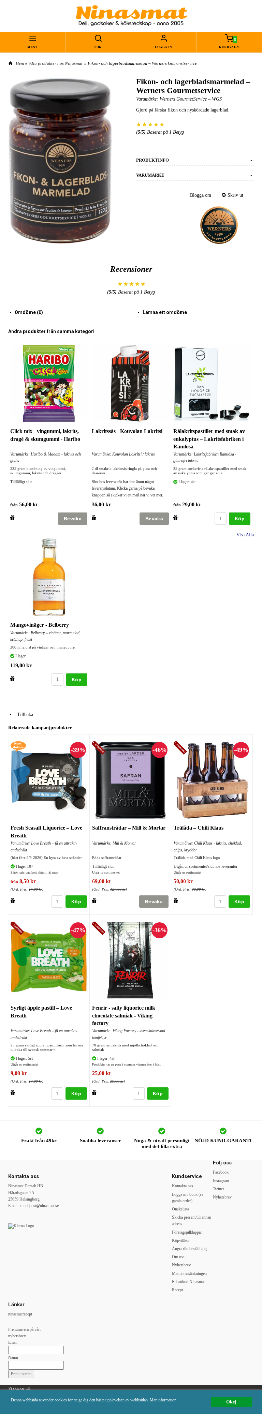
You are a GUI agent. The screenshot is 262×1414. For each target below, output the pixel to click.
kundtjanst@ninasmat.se (39, 1205)
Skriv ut (234, 195)
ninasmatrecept (20, 1314)
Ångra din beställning (189, 1248)
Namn (13, 1357)
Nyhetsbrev (181, 1265)
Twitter (218, 1189)
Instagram (221, 1180)
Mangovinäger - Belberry (39, 625)
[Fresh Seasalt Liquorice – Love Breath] (18, 746)
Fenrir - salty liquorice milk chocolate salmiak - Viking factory (123, 1015)
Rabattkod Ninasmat (188, 1281)
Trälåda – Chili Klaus (198, 828)
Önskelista (180, 1209)
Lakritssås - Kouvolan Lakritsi (127, 431)
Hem (20, 63)
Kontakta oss (182, 1186)
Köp (240, 518)
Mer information (163, 1400)
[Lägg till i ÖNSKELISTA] (12, 517)
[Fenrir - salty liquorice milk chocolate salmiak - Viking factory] (99, 929)
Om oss (178, 1256)
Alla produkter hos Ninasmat (56, 63)
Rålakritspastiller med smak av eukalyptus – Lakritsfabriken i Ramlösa (209, 438)
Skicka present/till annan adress (191, 1220)
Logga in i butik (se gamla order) (187, 1197)
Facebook (221, 1172)
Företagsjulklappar (187, 1232)
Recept (177, 1290)
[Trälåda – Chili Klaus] (181, 748)
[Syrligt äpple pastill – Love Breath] (18, 929)
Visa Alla (245, 534)
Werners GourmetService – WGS (191, 99)
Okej (231, 1401)
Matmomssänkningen (189, 1273)
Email (12, 1342)
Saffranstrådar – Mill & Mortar (128, 828)
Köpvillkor (181, 1240)
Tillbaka (23, 714)
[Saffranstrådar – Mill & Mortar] (99, 748)
